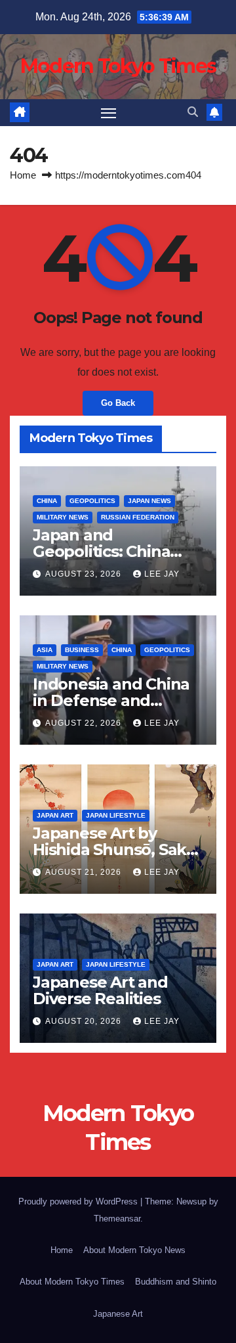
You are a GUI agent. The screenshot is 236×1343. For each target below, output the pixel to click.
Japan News (149, 500)
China (47, 500)
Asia (44, 649)
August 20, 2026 (84, 1021)
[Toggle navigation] (108, 113)
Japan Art (55, 815)
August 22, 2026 (84, 723)
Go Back (118, 403)
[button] (192, 112)
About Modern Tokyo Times (72, 1282)
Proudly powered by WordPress (79, 1201)
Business (82, 649)
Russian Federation (137, 517)
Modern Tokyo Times (118, 66)
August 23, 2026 (84, 574)
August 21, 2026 (84, 872)
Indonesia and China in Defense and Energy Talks (111, 700)
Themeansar (117, 1218)
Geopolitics (92, 500)
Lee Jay (162, 574)
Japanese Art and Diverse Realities (100, 990)
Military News (62, 517)
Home (23, 175)
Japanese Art (118, 1314)
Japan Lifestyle (116, 815)
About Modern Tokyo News (134, 1250)
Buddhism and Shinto (175, 1282)
